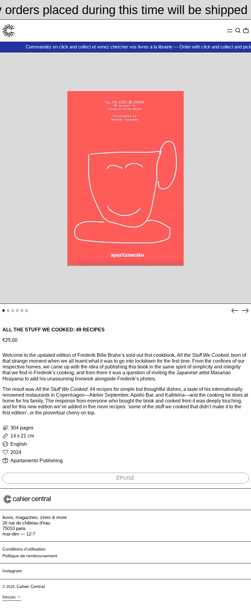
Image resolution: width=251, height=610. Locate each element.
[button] (238, 30)
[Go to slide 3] (13, 310)
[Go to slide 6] (26, 310)
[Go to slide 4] (17, 310)
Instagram (12, 570)
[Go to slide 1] (3, 310)
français (9, 597)
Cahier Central (31, 586)
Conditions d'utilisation (24, 549)
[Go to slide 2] (8, 310)
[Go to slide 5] (22, 310)
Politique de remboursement (29, 555)
